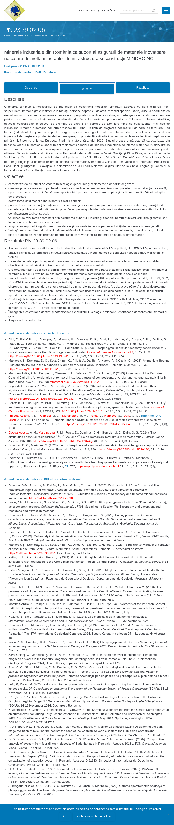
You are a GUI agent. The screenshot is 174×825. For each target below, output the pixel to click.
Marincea (109, 415)
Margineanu (47, 432)
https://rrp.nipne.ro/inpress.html (98, 466)
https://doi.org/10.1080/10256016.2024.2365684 (97, 424)
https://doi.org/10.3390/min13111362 (33, 369)
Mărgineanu (69, 415)
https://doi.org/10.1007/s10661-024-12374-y (63, 441)
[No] (169, 814)
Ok (65, 816)
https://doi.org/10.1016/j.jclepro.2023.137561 (38, 356)
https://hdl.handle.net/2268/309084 (31, 553)
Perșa (94, 415)
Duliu (126, 415)
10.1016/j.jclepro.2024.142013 (82, 411)
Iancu (12, 419)
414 (130, 352)
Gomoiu (45, 415)
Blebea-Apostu (18, 415)
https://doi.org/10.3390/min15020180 (124, 449)
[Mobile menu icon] (166, 10)
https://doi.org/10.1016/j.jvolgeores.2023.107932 (41, 398)
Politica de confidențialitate (94, 816)
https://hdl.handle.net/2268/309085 (52, 498)
